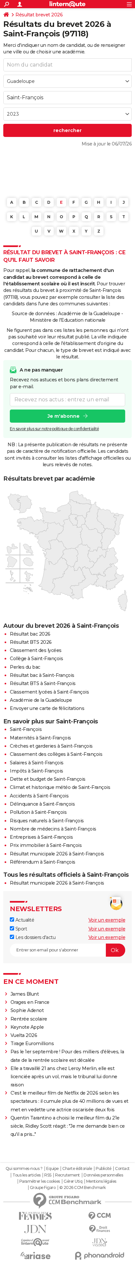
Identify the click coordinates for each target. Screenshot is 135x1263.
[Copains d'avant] (35, 1242)
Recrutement (67, 1175)
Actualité (24, 920)
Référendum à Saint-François (42, 862)
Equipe (52, 1168)
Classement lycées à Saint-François (49, 692)
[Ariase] (35, 1255)
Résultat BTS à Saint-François (43, 683)
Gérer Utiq (73, 1181)
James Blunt (24, 994)
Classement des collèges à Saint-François (56, 754)
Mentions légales (101, 1181)
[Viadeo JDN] (100, 1242)
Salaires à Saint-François (37, 763)
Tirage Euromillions (32, 1043)
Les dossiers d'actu (34, 937)
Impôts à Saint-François (36, 771)
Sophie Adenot (27, 1010)
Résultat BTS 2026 (31, 642)
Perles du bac (25, 667)
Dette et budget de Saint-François (48, 779)
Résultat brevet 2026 (39, 15)
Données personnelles (103, 1175)
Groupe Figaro (43, 1187)
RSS (47, 1175)
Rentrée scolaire (28, 1019)
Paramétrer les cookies (39, 1181)
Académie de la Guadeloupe (41, 700)
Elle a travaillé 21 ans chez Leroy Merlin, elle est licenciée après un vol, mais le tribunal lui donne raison (63, 1076)
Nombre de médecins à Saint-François (53, 829)
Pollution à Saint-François (38, 812)
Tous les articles (26, 1175)
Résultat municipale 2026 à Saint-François (57, 854)
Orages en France (29, 1002)
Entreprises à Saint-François (41, 837)
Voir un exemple (106, 920)
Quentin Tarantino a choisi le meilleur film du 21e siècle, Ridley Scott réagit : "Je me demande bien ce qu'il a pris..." (67, 1126)
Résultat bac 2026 (30, 634)
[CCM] (100, 1216)
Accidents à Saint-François (39, 796)
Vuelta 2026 (23, 1035)
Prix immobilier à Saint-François (46, 845)
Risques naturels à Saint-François (47, 821)
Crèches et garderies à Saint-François (51, 746)
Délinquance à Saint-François (42, 804)
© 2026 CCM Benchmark (82, 1187)
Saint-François (26, 729)
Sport (20, 929)
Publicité (103, 1168)
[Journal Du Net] (35, 1229)
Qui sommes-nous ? (24, 1168)
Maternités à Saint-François (40, 738)
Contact (122, 1168)
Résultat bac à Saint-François (42, 675)
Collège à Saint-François (36, 658)
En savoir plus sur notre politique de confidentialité (54, 428)
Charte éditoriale (77, 1168)
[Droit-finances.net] (100, 1229)
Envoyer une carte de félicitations (47, 708)
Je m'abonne (64, 416)
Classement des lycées (36, 650)
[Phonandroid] (100, 1256)
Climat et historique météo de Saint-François (60, 787)
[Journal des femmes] (35, 1216)
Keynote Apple (27, 1027)
